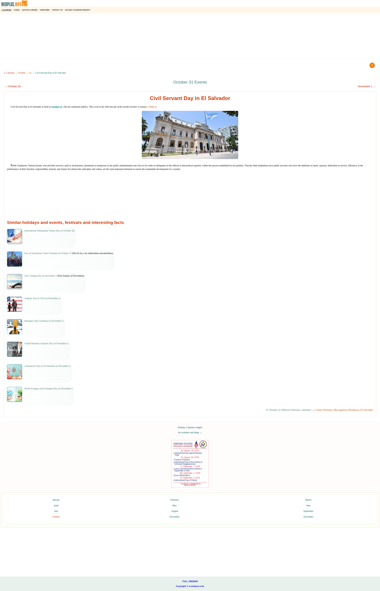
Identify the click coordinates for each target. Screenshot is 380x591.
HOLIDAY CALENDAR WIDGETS (77, 10)
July (56, 511)
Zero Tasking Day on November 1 (40, 276)
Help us (153, 106)
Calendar (10, 73)
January (56, 500)
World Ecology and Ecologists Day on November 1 (48, 388)
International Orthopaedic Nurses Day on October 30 (49, 230)
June (308, 505)
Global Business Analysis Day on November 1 (46, 343)
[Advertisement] (89, 37)
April (56, 505)
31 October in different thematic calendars (288, 409)
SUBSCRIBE (44, 10)
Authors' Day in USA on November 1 (42, 298)
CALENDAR (6, 10)
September (308, 511)
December (308, 516)
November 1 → (367, 86)
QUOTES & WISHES (29, 10)
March (308, 500)
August (174, 511)
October (22, 73)
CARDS (16, 10)
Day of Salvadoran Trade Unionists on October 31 (48, 253)
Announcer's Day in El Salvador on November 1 (47, 366)
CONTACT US (57, 10)
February (174, 500)
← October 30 (12, 86)
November (174, 516)
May (174, 505)
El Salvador (366, 409)
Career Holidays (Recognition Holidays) (337, 409)
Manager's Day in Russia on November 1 (43, 321)
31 (30, 73)
